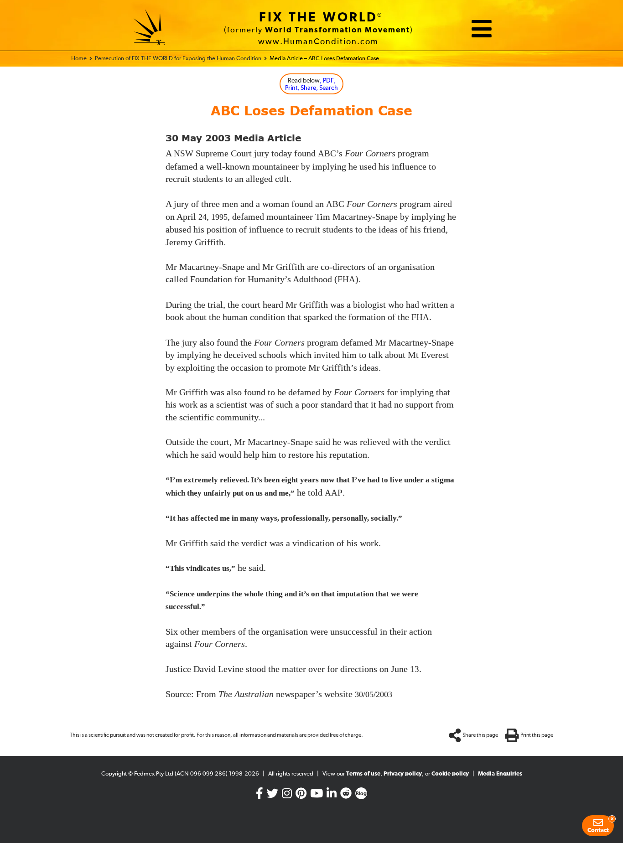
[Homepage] (149, 28)
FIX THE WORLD (318, 17)
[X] (272, 795)
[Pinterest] (301, 795)
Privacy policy (403, 774)
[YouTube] (316, 795)
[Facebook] (259, 795)
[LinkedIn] (332, 795)
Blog (361, 793)
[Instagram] (287, 795)
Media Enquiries (500, 774)
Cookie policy (450, 774)
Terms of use (363, 774)
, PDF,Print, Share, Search (311, 85)
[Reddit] (346, 795)
